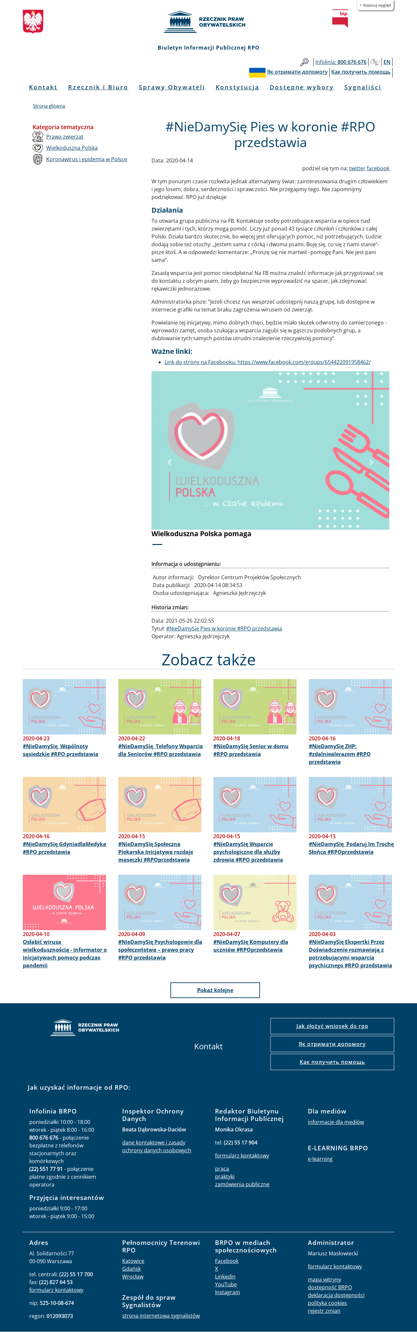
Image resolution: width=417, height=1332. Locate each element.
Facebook (226, 1260)
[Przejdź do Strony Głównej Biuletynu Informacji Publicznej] (340, 19)
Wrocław (132, 1276)
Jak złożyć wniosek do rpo (332, 1026)
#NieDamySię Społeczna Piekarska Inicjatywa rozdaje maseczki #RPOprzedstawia (155, 851)
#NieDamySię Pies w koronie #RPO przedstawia (224, 628)
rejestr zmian (324, 1310)
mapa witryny (324, 1279)
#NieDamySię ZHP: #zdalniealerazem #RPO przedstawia (340, 754)
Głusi (375, 62)
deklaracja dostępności (336, 1295)
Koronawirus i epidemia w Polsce (86, 159)
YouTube (226, 1284)
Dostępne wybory (302, 87)
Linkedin (225, 1276)
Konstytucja (237, 87)
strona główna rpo (84, 1028)
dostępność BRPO (330, 1287)
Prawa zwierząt (64, 136)
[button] (169, 462)
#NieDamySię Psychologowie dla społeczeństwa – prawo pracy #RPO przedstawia (160, 949)
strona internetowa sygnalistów (161, 1315)
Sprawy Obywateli (172, 87)
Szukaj (304, 62)
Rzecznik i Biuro (98, 87)
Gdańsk (131, 1268)
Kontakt (43, 87)
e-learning (320, 1158)
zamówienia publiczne (242, 1184)
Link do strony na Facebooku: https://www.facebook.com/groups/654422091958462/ (268, 362)
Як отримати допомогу (332, 1044)
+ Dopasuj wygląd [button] (375, 5)
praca (222, 1168)
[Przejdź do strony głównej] (208, 22)
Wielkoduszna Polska (72, 147)
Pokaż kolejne (215, 990)
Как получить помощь (332, 1062)
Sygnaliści (362, 87)
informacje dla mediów (336, 1122)
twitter (357, 168)
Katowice (133, 1260)
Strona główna (49, 105)
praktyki (225, 1176)
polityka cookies (327, 1303)
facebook (378, 168)
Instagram (227, 1292)
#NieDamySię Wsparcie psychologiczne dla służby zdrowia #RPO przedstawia (248, 851)
